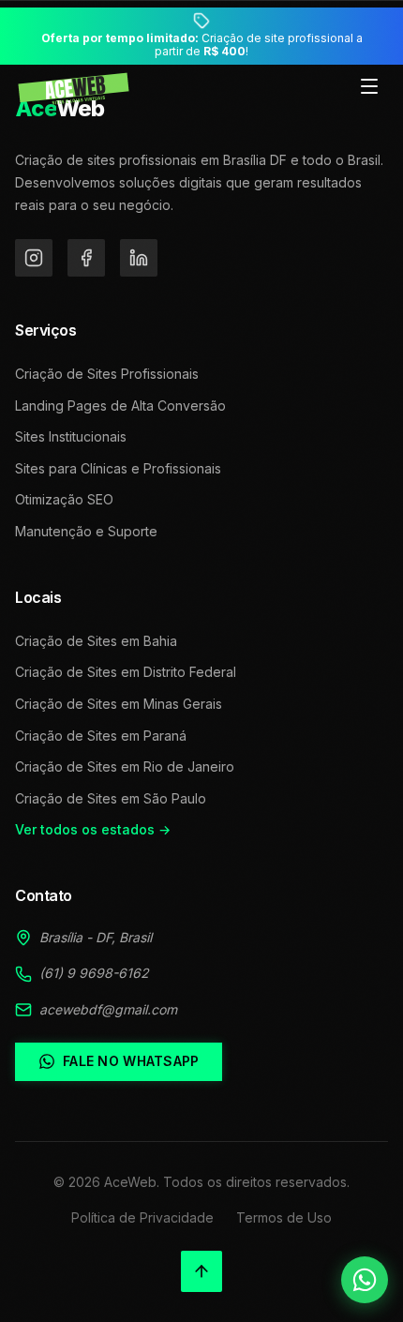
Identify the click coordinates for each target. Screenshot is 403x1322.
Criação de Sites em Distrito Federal (125, 672)
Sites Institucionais (71, 436)
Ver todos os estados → (93, 829)
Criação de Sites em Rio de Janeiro (124, 766)
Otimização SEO (64, 499)
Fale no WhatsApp (131, 1061)
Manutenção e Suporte (86, 531)
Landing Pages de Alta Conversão (120, 405)
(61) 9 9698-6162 (94, 973)
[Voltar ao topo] (201, 1271)
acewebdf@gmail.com (108, 1009)
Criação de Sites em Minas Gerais (118, 704)
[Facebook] (86, 258)
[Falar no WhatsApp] (364, 1279)
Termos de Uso (284, 1217)
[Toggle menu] (369, 88)
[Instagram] (33, 258)
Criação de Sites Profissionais (107, 374)
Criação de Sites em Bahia (96, 641)
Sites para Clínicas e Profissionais (118, 468)
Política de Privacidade (142, 1217)
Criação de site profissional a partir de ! (202, 45)
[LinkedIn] (138, 258)
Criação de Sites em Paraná (101, 736)
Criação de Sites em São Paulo (110, 798)
